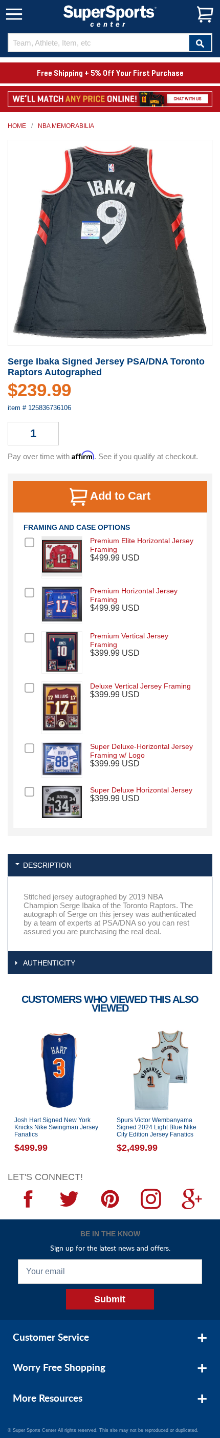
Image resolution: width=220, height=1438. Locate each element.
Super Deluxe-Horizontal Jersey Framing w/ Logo (141, 750)
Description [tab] (47, 865)
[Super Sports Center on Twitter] (69, 1199)
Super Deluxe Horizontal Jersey (141, 790)
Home (17, 126)
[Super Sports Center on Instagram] (150, 1199)
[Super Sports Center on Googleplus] (191, 1199)
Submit (109, 1299)
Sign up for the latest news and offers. (110, 1248)
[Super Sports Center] (110, 15)
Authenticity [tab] (49, 963)
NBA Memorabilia (66, 126)
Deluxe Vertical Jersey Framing (140, 686)
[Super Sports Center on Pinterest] (110, 1199)
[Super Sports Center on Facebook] (28, 1199)
